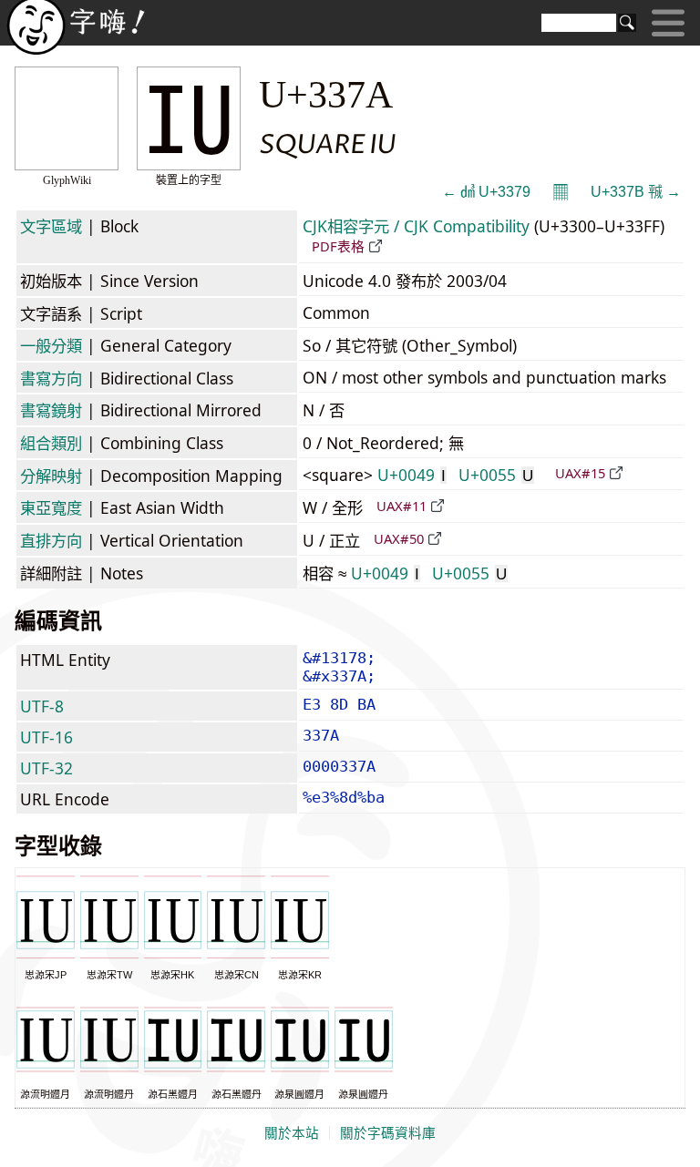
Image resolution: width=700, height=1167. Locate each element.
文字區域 (51, 226)
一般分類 (51, 345)
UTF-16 (46, 737)
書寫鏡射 (51, 410)
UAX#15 (580, 473)
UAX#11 (401, 505)
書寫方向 (51, 378)
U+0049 (411, 475)
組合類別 (51, 443)
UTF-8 (42, 706)
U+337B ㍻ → (636, 192)
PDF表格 (338, 246)
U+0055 (495, 475)
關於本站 (291, 1133)
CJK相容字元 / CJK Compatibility (416, 226)
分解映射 (51, 475)
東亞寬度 (51, 507)
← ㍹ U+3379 (486, 192)
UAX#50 (399, 538)
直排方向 (51, 540)
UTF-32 (46, 768)
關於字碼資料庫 (388, 1133)
